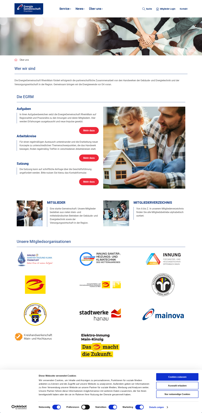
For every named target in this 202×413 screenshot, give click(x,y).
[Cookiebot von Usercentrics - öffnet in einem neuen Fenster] (19, 407)
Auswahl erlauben (177, 385)
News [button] (79, 8)
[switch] (85, 407)
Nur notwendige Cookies (177, 394)
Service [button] (64, 8)
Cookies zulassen (177, 377)
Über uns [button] (95, 8)
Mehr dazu (89, 130)
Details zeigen (156, 407)
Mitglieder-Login (167, 9)
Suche (149, 9)
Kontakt (184, 9)
